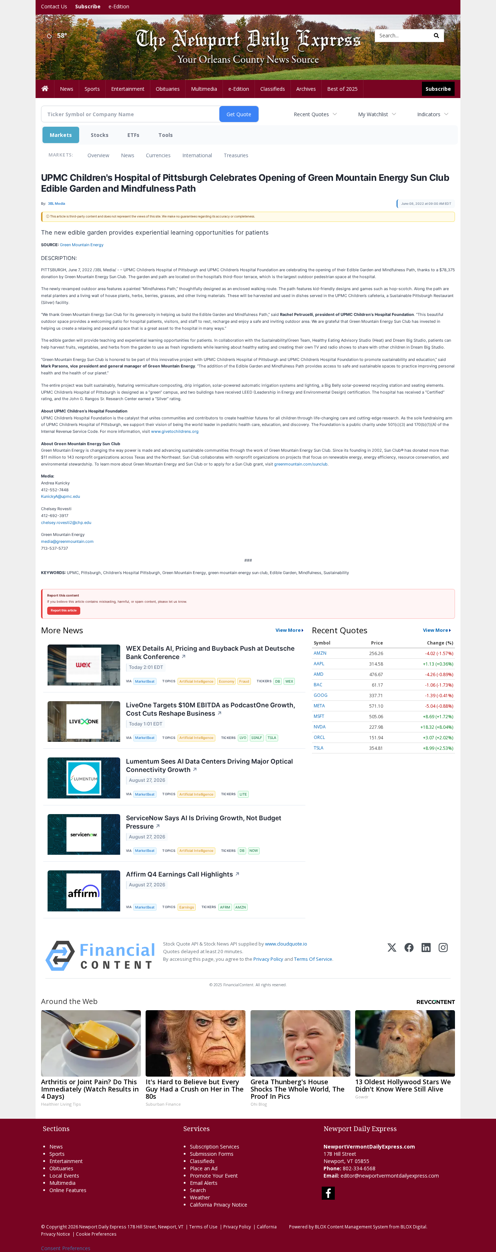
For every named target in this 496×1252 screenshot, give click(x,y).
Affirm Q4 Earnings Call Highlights (183, 874)
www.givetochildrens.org (175, 431)
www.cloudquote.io (286, 943)
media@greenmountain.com (67, 541)
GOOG (321, 695)
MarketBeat (145, 681)
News (127, 155)
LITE (243, 794)
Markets (61, 134)
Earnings (186, 907)
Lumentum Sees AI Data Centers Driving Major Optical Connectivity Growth (209, 765)
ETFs (133, 134)
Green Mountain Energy (81, 244)
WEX (289, 681)
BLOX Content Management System (351, 1226)
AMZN (240, 907)
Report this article (64, 610)
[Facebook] (409, 956)
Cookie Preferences (96, 1234)
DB (277, 681)
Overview (98, 155)
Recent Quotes (311, 114)
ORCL (319, 737)
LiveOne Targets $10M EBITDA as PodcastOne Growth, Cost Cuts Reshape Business (210, 709)
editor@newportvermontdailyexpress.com (390, 1175)
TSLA (272, 738)
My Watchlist (373, 114)
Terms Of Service (313, 959)
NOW (253, 851)
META (319, 706)
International (197, 155)
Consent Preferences (65, 1248)
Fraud (244, 681)
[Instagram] (443, 956)
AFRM (225, 907)
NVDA (320, 727)
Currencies (158, 155)
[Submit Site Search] (436, 35)
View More (288, 630)
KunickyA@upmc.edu (60, 496)
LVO (243, 738)
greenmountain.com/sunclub (301, 464)
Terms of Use (203, 1226)
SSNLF (256, 738)
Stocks (100, 134)
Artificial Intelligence (196, 681)
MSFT (319, 716)
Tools (165, 134)
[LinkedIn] (426, 956)
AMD (319, 674)
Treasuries (236, 155)
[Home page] (243, 35)
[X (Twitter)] (392, 956)
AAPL (319, 663)
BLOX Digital (413, 1226)
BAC (318, 685)
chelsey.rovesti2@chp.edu (66, 522)
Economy (226, 681)
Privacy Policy (268, 959)
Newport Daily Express (102, 1226)
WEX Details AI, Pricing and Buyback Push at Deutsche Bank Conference (210, 652)
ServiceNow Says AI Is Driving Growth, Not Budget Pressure (203, 822)
